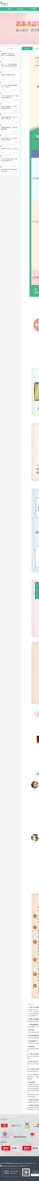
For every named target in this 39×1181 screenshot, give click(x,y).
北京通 (33, 9)
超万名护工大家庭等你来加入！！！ (8, 75)
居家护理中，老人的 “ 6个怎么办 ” (9, 149)
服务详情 (27, 48)
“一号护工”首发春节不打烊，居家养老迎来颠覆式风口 (9, 96)
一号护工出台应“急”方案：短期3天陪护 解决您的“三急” (9, 159)
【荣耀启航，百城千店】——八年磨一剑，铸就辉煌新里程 (9, 54)
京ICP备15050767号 (23, 1166)
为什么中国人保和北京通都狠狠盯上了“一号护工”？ (9, 86)
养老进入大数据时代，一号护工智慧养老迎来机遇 (9, 107)
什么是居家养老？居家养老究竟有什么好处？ (9, 170)
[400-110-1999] (37, 590)
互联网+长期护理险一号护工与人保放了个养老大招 (9, 117)
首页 (9, 9)
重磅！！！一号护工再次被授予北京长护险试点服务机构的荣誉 (9, 65)
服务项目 (20, 9)
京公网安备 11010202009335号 (9, 1166)
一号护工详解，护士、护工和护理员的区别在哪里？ (9, 138)
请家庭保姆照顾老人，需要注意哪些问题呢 (9, 128)
